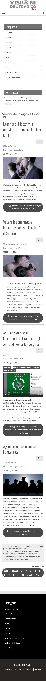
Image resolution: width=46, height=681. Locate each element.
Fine (37, 575)
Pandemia (9, 62)
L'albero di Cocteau (12, 643)
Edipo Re (8, 37)
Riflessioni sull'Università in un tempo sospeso (23, 556)
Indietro (15, 570)
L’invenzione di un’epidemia (28, 516)
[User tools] (39, 141)
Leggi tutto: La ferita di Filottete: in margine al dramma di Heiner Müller (24, 207)
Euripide (8, 42)
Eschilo (8, 52)
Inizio (6, 570)
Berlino (8, 67)
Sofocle (8, 47)
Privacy (29, 669)
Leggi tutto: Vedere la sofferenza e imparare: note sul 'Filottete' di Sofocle (23, 318)
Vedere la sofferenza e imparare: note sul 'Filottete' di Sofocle (21, 227)
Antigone (8, 32)
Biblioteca (9, 648)
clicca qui (8, 104)
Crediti (21, 669)
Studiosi (8, 623)
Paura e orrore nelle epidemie (16, 559)
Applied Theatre (9, 370)
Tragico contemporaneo (14, 77)
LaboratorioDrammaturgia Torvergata (26, 367)
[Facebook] (43, 12)
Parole (7, 628)
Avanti (29, 575)
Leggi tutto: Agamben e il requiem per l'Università (23, 532)
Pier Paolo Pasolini (12, 72)
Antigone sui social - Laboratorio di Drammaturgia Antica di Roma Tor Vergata (22, 338)
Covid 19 (8, 614)
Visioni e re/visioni (12, 609)
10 (23, 575)
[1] (37, 307)
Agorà (7, 633)
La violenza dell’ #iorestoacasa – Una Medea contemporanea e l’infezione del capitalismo (21, 552)
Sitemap (38, 669)
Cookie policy (10, 669)
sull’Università (8, 525)
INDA (7, 57)
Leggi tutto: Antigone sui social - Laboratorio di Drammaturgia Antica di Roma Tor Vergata (23, 429)
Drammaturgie (10, 619)
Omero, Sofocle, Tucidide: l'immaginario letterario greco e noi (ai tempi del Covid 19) (23, 547)
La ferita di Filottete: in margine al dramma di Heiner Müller (22, 129)
